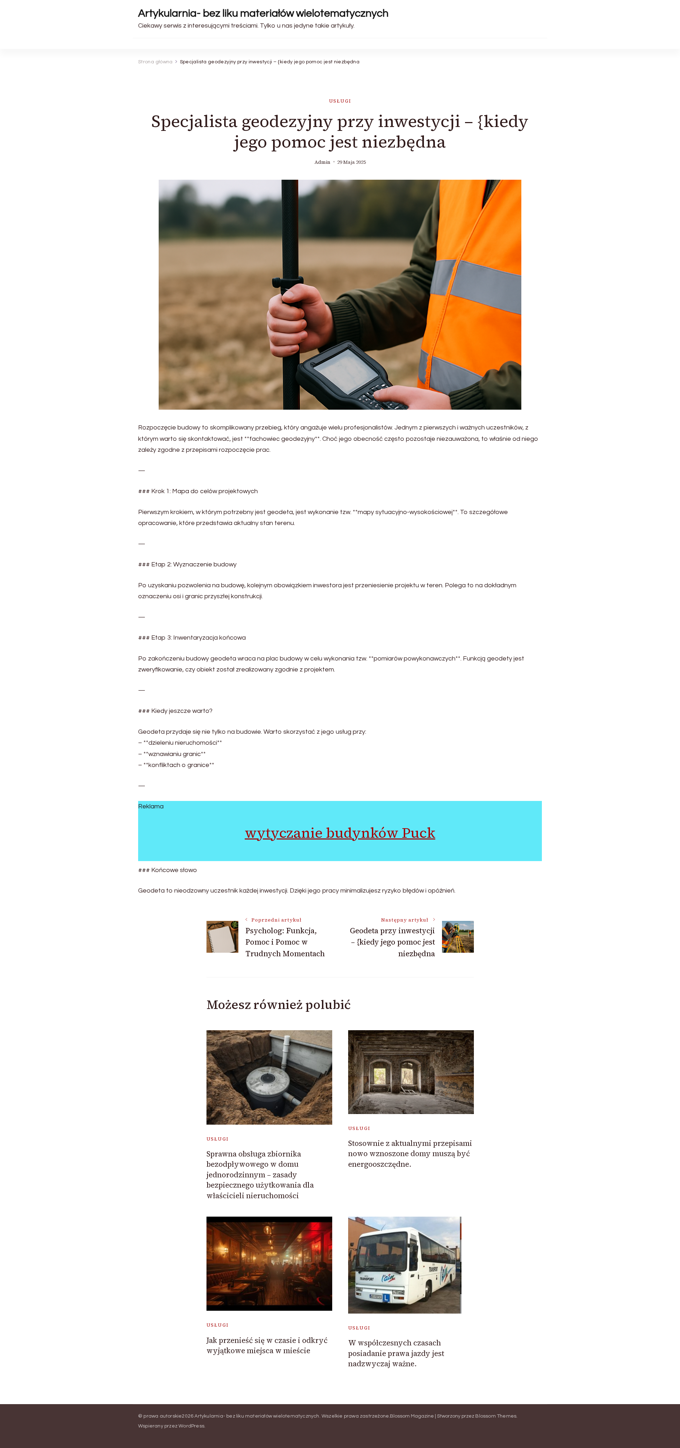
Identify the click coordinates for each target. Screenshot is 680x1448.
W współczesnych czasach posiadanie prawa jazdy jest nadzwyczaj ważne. (396, 1353)
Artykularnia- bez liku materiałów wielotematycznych (263, 13)
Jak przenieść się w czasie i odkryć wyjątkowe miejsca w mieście (267, 1345)
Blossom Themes (495, 1416)
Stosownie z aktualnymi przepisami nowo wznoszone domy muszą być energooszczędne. (410, 1153)
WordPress (191, 1426)
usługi (340, 101)
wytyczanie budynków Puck (340, 832)
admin (322, 162)
